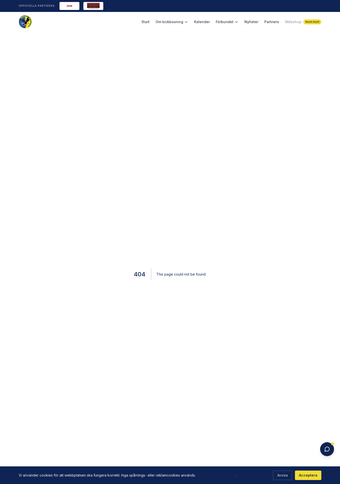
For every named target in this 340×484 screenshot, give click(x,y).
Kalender (202, 22)
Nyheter (251, 22)
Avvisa (282, 475)
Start (145, 22)
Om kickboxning (169, 22)
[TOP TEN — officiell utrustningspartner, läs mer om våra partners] (69, 6)
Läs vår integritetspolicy (216, 475)
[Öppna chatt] (327, 449)
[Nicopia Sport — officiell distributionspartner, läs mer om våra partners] (93, 6)
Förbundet (224, 22)
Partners (271, 22)
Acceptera (308, 475)
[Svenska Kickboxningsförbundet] (26, 22)
